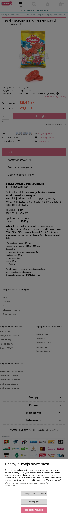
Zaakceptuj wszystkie (34, 510)
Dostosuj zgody (34, 502)
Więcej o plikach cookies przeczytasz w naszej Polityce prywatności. (29, 484)
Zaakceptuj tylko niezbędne (34, 493)
